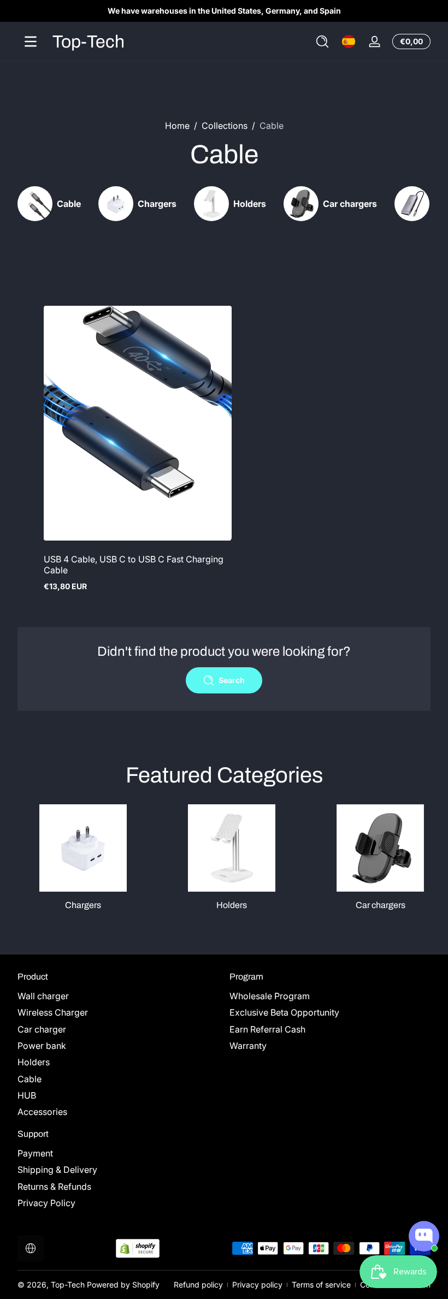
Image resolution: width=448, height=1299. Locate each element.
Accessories (42, 1111)
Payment (35, 1153)
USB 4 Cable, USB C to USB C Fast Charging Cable (133, 565)
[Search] (322, 41)
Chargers (83, 905)
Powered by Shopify (123, 1284)
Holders (231, 905)
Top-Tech (68, 1284)
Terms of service (321, 1284)
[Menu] (30, 41)
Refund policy (198, 1284)
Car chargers (380, 905)
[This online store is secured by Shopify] (138, 1248)
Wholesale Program (269, 995)
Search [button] (232, 680)
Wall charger (43, 995)
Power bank (41, 1045)
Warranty (248, 1045)
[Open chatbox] (424, 1236)
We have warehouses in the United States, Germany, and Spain (224, 10)
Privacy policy (257, 1284)
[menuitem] (118, 996)
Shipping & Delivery (57, 1169)
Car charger (41, 1029)
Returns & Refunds (54, 1186)
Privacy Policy (46, 1202)
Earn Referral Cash (267, 1029)
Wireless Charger (52, 1012)
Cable (272, 125)
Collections (224, 125)
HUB (26, 1095)
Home (177, 125)
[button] (322, 41)
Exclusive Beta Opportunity (284, 1012)
